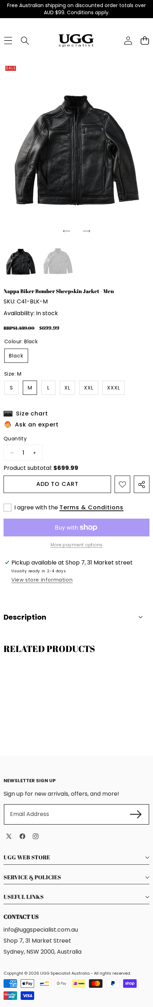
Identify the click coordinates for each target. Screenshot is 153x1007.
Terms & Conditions (91, 508)
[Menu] (8, 41)
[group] (21, 261)
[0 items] (145, 41)
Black (16, 355)
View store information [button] (42, 579)
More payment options (77, 545)
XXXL (113, 387)
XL (67, 387)
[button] (66, 230)
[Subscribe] (136, 814)
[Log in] (128, 41)
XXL (89, 387)
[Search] (25, 41)
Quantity (15, 438)
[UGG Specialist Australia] (76, 40)
